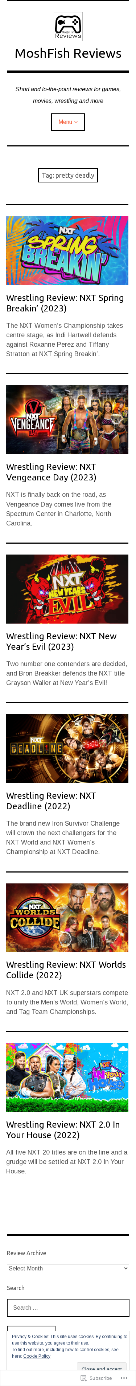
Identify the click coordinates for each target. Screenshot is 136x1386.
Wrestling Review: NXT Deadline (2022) (51, 801)
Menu (65, 122)
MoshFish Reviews (68, 52)
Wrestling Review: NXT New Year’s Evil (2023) (61, 641)
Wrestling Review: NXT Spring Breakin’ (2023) (65, 303)
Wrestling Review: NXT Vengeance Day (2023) (51, 472)
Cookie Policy (36, 1356)
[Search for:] (68, 1307)
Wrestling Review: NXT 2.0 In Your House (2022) (63, 1130)
